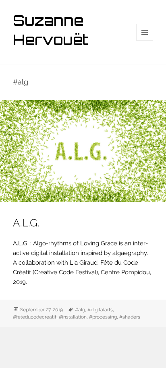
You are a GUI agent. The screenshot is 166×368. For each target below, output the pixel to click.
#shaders (129, 317)
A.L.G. (26, 223)
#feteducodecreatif (34, 317)
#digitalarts (100, 309)
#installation (73, 317)
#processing (103, 317)
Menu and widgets (145, 40)
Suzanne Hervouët (50, 32)
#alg (80, 309)
